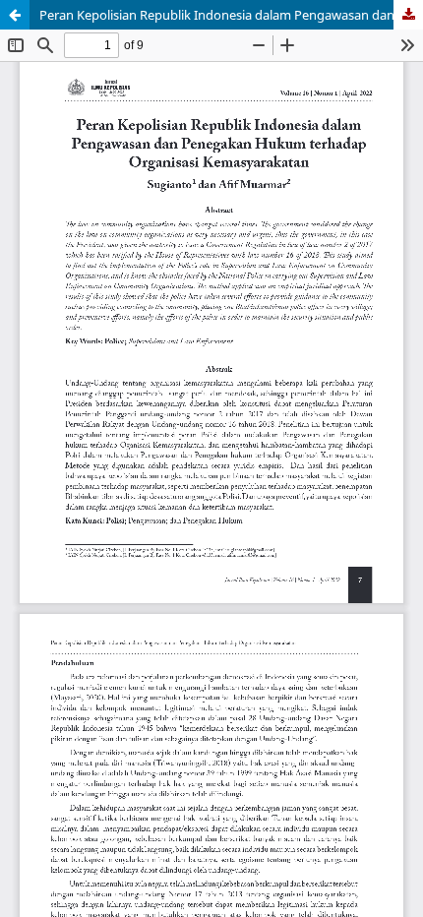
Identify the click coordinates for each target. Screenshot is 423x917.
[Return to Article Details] (15, 15)
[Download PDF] (408, 15)
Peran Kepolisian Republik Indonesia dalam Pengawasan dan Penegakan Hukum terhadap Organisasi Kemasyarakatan (231, 15)
